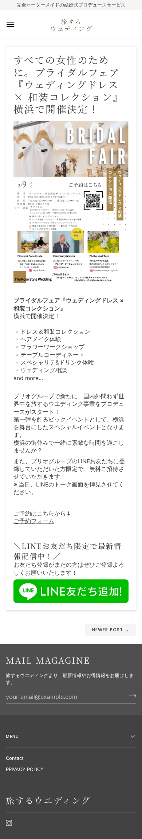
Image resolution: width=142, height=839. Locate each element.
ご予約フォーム (33, 521)
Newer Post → (110, 630)
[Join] (130, 696)
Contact (15, 758)
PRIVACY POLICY (25, 769)
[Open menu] (17, 24)
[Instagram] (9, 823)
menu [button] (12, 736)
